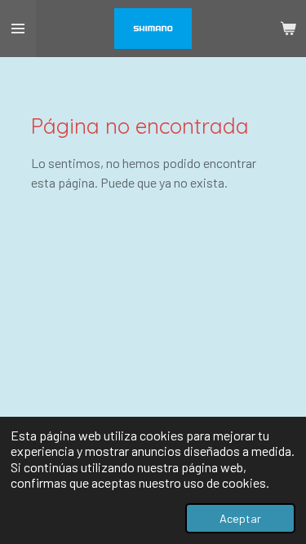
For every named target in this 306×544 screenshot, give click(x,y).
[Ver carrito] (288, 28)
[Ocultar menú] (18, 28)
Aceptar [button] (240, 518)
